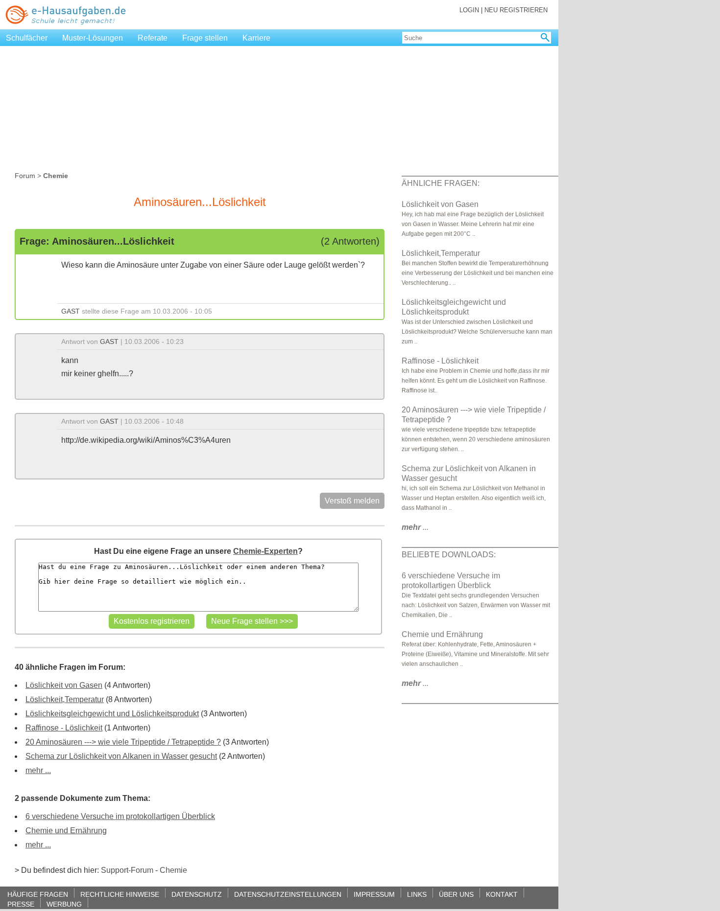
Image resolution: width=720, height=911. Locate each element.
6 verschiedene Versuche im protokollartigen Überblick (120, 816)
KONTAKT (502, 894)
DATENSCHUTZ (196, 894)
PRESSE (20, 904)
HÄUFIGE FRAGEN (37, 894)
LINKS (417, 894)
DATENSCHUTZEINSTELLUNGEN (287, 894)
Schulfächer (27, 38)
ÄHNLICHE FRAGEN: (441, 183)
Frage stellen (205, 38)
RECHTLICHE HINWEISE (119, 894)
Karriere (256, 38)
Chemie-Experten (265, 551)
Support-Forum (127, 870)
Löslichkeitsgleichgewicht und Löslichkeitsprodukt (112, 713)
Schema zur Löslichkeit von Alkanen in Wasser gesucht (121, 756)
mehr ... (38, 770)
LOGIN (469, 10)
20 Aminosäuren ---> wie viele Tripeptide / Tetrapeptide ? (123, 742)
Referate (153, 38)
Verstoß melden (352, 501)
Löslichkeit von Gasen (63, 685)
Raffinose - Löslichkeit (63, 728)
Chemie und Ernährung (66, 830)
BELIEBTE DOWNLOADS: (449, 554)
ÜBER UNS (456, 894)
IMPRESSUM (374, 894)
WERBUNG (64, 904)
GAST (70, 311)
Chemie (173, 870)
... (415, 527)
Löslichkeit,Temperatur (64, 699)
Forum (25, 176)
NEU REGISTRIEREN (516, 10)
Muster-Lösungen (92, 38)
